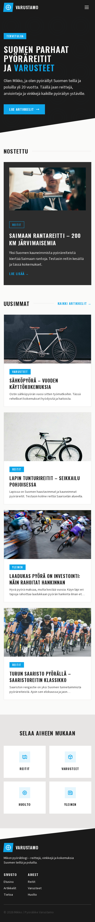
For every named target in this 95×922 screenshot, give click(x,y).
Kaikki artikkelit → (74, 303)
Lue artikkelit (21, 109)
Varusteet (35, 888)
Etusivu (9, 882)
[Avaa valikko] (86, 7)
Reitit (31, 882)
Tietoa (8, 894)
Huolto (32, 894)
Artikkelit (10, 888)
